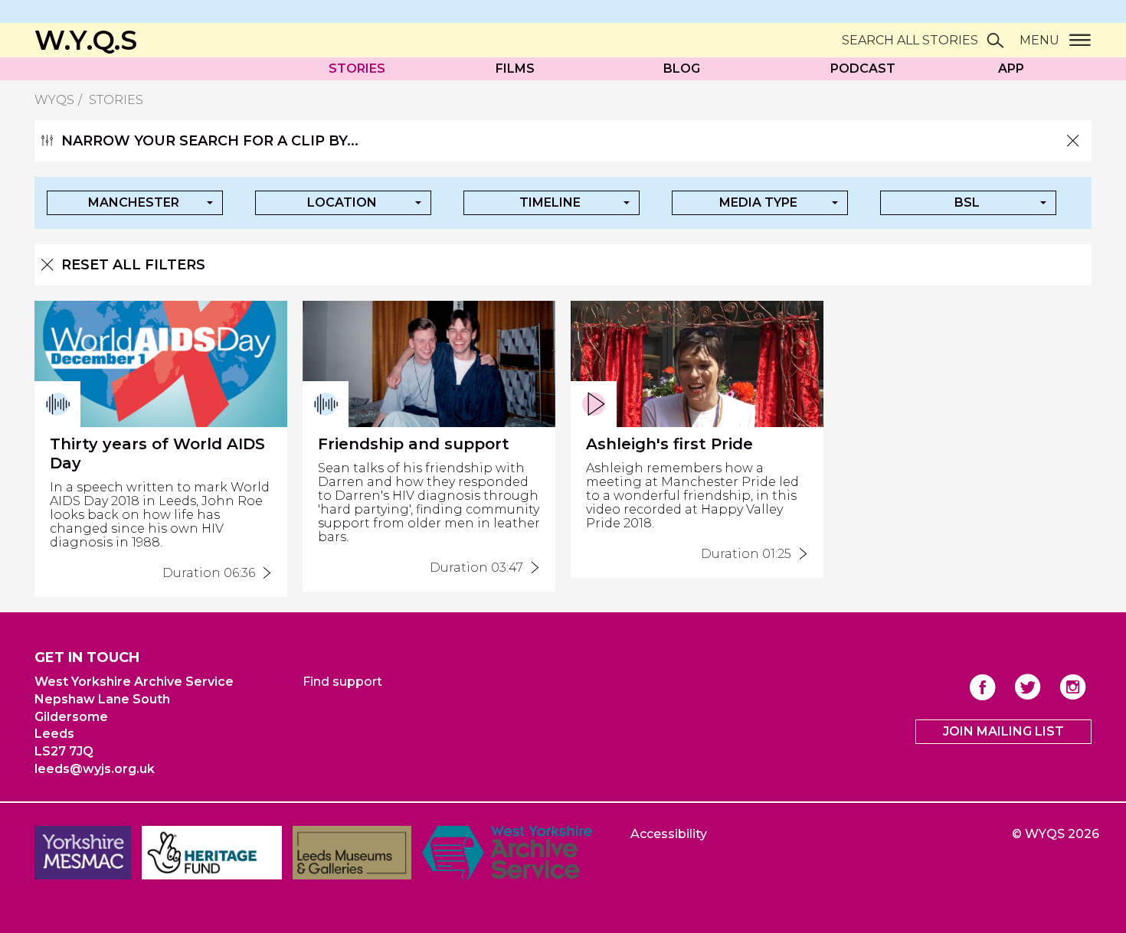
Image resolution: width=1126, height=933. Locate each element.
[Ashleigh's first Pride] (799, 554)
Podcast (862, 68)
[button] (135, 203)
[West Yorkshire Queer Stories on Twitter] (1027, 687)
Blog (681, 68)
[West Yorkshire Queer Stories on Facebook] (982, 687)
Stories (357, 68)
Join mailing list (1003, 731)
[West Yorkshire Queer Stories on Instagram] (1073, 687)
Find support (342, 681)
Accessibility (668, 834)
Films (515, 68)
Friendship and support (413, 444)
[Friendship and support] (531, 567)
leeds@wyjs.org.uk (94, 769)
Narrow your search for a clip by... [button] (209, 140)
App (1011, 68)
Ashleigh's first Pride (669, 444)
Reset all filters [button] (133, 264)
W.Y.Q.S (85, 40)
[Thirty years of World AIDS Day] (263, 573)
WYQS (54, 100)
